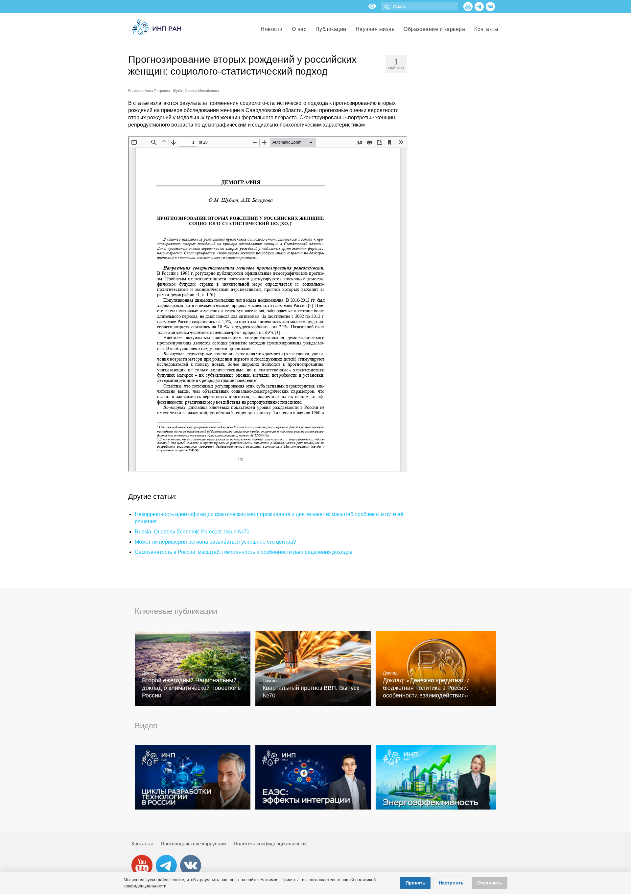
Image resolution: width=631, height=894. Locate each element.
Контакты (142, 843)
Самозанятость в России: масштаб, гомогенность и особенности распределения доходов (244, 552)
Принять (415, 882)
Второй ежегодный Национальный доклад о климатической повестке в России (191, 688)
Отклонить (489, 882)
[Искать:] (419, 6)
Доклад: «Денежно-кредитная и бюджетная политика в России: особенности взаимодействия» (426, 688)
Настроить (451, 882)
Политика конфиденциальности (270, 843)
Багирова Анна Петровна (149, 91)
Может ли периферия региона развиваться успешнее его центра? (215, 542)
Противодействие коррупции (193, 843)
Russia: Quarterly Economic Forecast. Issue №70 (192, 531)
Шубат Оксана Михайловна (196, 91)
